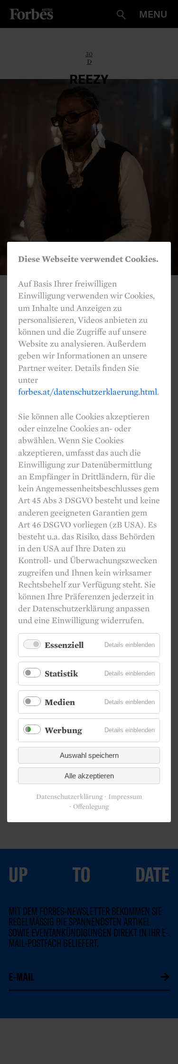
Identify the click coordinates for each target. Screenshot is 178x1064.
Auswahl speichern (89, 755)
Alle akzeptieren (89, 776)
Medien (60, 701)
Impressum (125, 797)
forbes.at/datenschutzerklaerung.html (87, 391)
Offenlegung (91, 807)
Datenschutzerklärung (69, 797)
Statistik (61, 673)
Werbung (63, 730)
